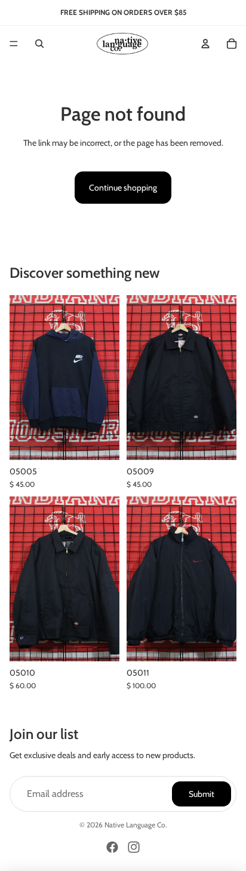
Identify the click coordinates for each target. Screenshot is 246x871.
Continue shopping (123, 187)
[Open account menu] (205, 43)
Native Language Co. (135, 824)
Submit (201, 794)
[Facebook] (112, 847)
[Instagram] (134, 847)
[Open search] (39, 43)
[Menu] (13, 43)
